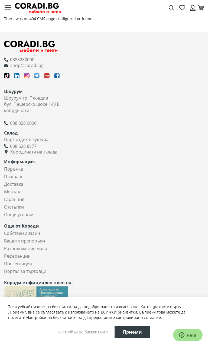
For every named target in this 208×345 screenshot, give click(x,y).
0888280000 (22, 60)
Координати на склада (33, 152)
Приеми (132, 332)
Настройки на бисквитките (83, 331)
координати (16, 110)
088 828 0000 (23, 123)
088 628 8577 (23, 146)
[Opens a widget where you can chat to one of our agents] (188, 335)
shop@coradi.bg (27, 65)
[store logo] (38, 8)
